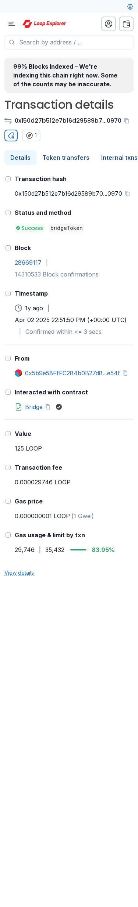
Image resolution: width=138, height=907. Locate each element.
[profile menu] (108, 24)
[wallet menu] (126, 24)
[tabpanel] (69, 375)
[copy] (128, 120)
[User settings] (130, 6)
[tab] (20, 157)
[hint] (8, 179)
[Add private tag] (11, 135)
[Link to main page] (44, 23)
